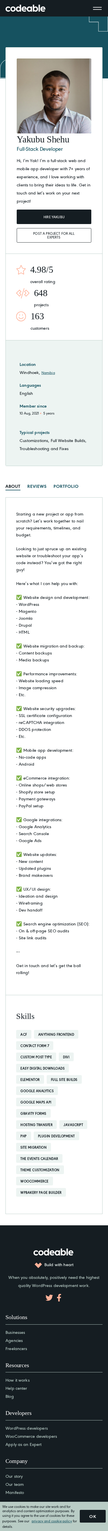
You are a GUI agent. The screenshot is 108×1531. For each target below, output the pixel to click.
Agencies (14, 1340)
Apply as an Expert (23, 1444)
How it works (17, 1380)
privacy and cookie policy (52, 1520)
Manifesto (14, 1492)
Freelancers (16, 1348)
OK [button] (92, 1516)
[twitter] (49, 1297)
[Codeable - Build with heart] (31, 8)
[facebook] (59, 1297)
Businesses (15, 1332)
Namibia (48, 372)
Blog (9, 1396)
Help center (16, 1388)
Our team (14, 1484)
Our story (14, 1476)
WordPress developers (26, 1428)
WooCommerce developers (31, 1436)
